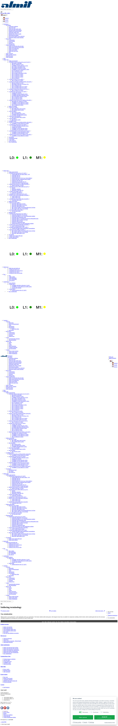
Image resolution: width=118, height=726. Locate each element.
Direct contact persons (13, 351)
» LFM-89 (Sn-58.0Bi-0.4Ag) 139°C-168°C (18, 227)
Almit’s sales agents (13, 352)
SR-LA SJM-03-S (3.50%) (17, 105)
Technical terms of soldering (9, 659)
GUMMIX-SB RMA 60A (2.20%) (19, 114)
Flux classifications (7, 653)
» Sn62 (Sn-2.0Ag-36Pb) (14, 202)
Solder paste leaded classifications (10, 651)
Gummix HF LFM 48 (16, 92)
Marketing (105, 712)
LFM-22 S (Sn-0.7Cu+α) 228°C (16, 411)
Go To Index (53, 610)
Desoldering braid (12, 470)
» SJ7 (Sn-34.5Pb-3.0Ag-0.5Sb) (16, 210)
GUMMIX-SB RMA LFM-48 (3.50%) (20, 95)
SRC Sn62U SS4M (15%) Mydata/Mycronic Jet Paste (23, 230)
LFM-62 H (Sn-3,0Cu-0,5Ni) (15, 547)
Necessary (85, 712)
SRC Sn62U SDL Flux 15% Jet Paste (19, 208)
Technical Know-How (6, 656)
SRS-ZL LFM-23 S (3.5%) (17, 83)
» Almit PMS (3, 722)
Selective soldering (73, 621)
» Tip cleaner (11, 139)
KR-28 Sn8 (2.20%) (15, 119)
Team (10, 325)
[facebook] (2, 708)
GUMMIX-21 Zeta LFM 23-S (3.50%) (20, 123)
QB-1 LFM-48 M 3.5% (16, 72)
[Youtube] (5, 708)
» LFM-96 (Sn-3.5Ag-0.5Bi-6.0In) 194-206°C (19, 199)
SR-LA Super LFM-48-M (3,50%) (19, 73)
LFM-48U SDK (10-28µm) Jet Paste (19, 219)
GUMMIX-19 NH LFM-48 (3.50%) (19, 94)
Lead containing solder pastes (9, 630)
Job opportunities (12, 340)
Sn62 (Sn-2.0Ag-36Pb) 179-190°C (16, 532)
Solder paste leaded (13, 49)
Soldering (62, 621)
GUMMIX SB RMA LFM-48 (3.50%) (20, 126)
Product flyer (11, 43)
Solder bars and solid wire (14, 268)
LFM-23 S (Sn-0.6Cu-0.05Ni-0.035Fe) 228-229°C (20, 413)
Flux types (5, 677)
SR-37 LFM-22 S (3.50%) (17, 80)
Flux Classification (13, 141)
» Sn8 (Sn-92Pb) (12, 118)
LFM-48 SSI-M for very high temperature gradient (22, 223)
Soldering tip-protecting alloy (15, 31)
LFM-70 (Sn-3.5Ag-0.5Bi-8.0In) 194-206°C (18, 498)
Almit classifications (5, 644)
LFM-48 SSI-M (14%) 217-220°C (19, 290)
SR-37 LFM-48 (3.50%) (16, 97)
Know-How (8, 38)
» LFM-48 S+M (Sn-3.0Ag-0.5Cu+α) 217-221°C (19, 62)
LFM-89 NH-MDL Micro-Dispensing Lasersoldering (23, 228)
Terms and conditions (7, 714)
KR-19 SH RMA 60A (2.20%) (18, 113)
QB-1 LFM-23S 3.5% (16, 85)
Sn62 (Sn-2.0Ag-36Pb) (14, 505)
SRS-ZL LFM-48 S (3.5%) (17, 64)
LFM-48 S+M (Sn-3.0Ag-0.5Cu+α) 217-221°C (19, 393)
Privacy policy (6, 669)
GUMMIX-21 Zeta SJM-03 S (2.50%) (19, 103)
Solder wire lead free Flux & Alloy (16, 46)
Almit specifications (7, 638)
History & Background (14, 324)
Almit (43, 621)
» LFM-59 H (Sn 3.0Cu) (14, 271)
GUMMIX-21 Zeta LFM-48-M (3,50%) (20, 69)
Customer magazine (13, 347)
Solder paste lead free (13, 171)
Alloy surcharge (9, 57)
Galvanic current (5, 610)
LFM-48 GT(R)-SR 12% (17, 180)
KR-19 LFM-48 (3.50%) (16, 99)
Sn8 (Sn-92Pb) (12, 450)
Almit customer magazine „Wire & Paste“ (12, 641)
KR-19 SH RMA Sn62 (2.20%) (18, 117)
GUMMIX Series (12, 121)
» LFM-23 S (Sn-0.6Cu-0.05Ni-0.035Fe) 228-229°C (20, 81)
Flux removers (12, 472)
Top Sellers (8, 25)
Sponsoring (11, 330)
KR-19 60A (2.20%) (16, 112)
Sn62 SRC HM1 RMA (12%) (18, 206)
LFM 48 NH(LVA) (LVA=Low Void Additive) (21, 178)
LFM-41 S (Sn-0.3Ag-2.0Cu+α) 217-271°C (18, 420)
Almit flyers (5, 639)
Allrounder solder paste (14, 32)
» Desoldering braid (13, 138)
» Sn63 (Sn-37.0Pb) (13, 107)
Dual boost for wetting (13, 35)
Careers (2, 684)
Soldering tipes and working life (10, 680)
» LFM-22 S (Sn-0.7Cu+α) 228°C (16, 79)
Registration (113, 358)
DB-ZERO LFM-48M (16, 63)
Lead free (53, 621)
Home (109, 613)
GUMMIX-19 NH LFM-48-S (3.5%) (19, 65)
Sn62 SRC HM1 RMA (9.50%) (18, 203)
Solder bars (5, 267)
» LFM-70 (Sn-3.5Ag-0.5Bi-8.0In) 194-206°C (19, 195)
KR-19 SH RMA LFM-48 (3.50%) (19, 96)
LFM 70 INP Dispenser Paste (17, 226)
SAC (56, 621)
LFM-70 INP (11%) (15, 196)
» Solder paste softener (14, 237)
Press (10, 343)
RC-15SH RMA (12, 553)
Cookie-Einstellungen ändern (9, 717)
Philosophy (11, 322)
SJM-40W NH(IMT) (16, 189)
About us (8, 321)
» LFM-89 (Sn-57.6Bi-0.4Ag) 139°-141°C (18, 194)
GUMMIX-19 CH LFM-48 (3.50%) (19, 129)
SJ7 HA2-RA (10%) (16, 211)
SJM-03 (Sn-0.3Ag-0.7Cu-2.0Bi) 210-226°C (18, 487)
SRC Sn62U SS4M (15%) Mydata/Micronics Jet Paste (23, 207)
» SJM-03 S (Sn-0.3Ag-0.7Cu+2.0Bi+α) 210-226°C (20, 100)
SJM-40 (13, 187)
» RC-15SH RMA (13, 279)
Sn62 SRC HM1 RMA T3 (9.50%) (19, 205)
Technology (6, 24)
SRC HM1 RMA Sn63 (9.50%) (18, 108)
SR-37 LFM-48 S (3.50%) (17, 75)
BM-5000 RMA (12, 552)
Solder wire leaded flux (14, 48)
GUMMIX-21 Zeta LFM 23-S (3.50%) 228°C (21, 286)
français (6, 21)
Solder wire (6, 59)
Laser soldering (12, 283)
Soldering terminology (112, 615)
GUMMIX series (7, 662)
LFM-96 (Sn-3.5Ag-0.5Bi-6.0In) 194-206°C (18, 501)
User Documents (12, 348)
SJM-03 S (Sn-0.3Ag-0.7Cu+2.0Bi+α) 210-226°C (19, 432)
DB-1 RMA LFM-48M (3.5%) (18, 67)
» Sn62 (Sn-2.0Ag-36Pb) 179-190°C (17, 229)
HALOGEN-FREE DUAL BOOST (17, 36)
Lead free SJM (6, 660)
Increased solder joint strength (15, 30)
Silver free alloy (12, 27)
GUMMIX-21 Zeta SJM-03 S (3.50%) (19, 102)
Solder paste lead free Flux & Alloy (16, 47)
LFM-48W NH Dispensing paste (18, 217)
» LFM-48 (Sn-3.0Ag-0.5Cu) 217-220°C (18, 91)
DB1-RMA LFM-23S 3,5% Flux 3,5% (20, 84)
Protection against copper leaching (16, 37)
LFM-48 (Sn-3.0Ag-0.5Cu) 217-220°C (17, 423)
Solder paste (6, 170)
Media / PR (8, 341)
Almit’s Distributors (13, 353)
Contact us (5, 711)
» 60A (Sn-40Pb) (12, 111)
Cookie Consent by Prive (109, 722)
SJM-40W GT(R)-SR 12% (17, 190)
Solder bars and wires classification (10, 652)
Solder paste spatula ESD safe (15, 538)
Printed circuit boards (7, 678)
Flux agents (5, 631)
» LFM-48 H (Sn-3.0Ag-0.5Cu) (16, 270)
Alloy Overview (9, 53)
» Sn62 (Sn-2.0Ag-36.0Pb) (15, 116)
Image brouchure (12, 346)
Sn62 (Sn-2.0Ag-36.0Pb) (14, 447)
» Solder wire (12, 284)
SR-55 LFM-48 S (15, 78)
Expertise (11, 42)
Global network (6, 716)
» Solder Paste (12, 289)
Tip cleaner (11, 471)
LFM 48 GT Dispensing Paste (18, 222)
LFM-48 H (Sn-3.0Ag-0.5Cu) (15, 544)
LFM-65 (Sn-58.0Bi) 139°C (15, 494)
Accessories (11, 137)
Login (3, 13)
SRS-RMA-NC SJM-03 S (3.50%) (19, 101)
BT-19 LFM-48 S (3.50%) (17, 70)
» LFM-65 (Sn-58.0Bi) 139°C (15, 191)
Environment (11, 327)
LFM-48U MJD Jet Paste (17, 221)
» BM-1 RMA (12, 276)
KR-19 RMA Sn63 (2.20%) (17, 110)
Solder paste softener (13, 540)
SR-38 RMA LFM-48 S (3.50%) (18, 68)
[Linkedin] (8, 708)
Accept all (104, 717)
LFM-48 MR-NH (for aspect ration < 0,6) (20, 174)
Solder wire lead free (13, 60)
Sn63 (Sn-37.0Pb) (13, 439)
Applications (6, 281)
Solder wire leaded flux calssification (11, 650)
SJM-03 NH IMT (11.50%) (17, 185)
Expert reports (12, 41)
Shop (4, 58)
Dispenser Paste (12, 212)
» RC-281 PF (12, 280)
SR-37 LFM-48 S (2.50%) (17, 76)
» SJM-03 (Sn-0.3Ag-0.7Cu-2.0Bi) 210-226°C (19, 184)
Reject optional (83, 717)
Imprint (4, 713)
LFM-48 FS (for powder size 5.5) (18, 181)
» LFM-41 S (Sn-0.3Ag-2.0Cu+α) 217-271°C (19, 89)
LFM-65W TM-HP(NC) (16, 192)
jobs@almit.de (6, 687)
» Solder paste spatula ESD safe (15, 235)
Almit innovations (7, 664)
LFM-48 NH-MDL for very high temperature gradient (23, 216)
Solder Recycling (15, 329)
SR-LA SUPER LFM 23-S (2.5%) (19, 87)
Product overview (5, 624)
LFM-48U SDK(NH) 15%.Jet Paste (19, 214)
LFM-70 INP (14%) (15, 197)
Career (7, 337)
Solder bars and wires (13, 51)
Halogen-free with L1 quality (15, 33)
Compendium (12, 40)
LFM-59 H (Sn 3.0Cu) (14, 546)
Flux (10, 52)
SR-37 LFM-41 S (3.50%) (17, 90)
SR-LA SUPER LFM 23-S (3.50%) (19, 86)
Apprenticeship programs (14, 338)
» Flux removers (12, 140)
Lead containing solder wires (9, 629)
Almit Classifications (10, 44)
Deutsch (7, 18)
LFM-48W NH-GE (15, 175)
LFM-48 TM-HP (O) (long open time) (19, 183)
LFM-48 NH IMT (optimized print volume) (21, 179)
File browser (3, 635)
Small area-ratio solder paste (15, 29)
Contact (7, 349)
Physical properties (7, 682)
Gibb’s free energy (99, 610)
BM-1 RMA (11, 551)
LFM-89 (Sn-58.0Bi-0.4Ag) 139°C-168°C (18, 530)
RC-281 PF (11, 554)
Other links (3, 666)
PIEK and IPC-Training (11, 54)
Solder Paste (11, 563)
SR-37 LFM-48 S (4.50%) (17, 74)
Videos (10, 342)
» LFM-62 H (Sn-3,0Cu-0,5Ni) (15, 273)
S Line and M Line (7, 661)
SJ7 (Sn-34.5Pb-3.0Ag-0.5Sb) (15, 513)
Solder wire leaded (13, 106)
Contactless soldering (13, 26)
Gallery (10, 344)
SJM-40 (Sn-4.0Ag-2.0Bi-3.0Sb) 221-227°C (18, 489)
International (11, 326)
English (4, 15)
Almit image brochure (8, 642)
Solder (45, 621)
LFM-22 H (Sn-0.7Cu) (14, 543)
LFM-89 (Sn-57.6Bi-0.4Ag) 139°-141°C (17, 497)
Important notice (9, 56)
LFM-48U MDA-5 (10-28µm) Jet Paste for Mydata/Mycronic (24, 218)
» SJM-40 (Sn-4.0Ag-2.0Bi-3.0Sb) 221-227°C (19, 186)
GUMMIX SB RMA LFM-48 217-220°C (20, 285)
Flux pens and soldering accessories (11, 633)
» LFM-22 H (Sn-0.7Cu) (14, 269)
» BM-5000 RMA (13, 278)
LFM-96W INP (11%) (16, 200)
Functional (95, 712)
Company (5, 320)
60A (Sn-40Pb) (12, 443)
